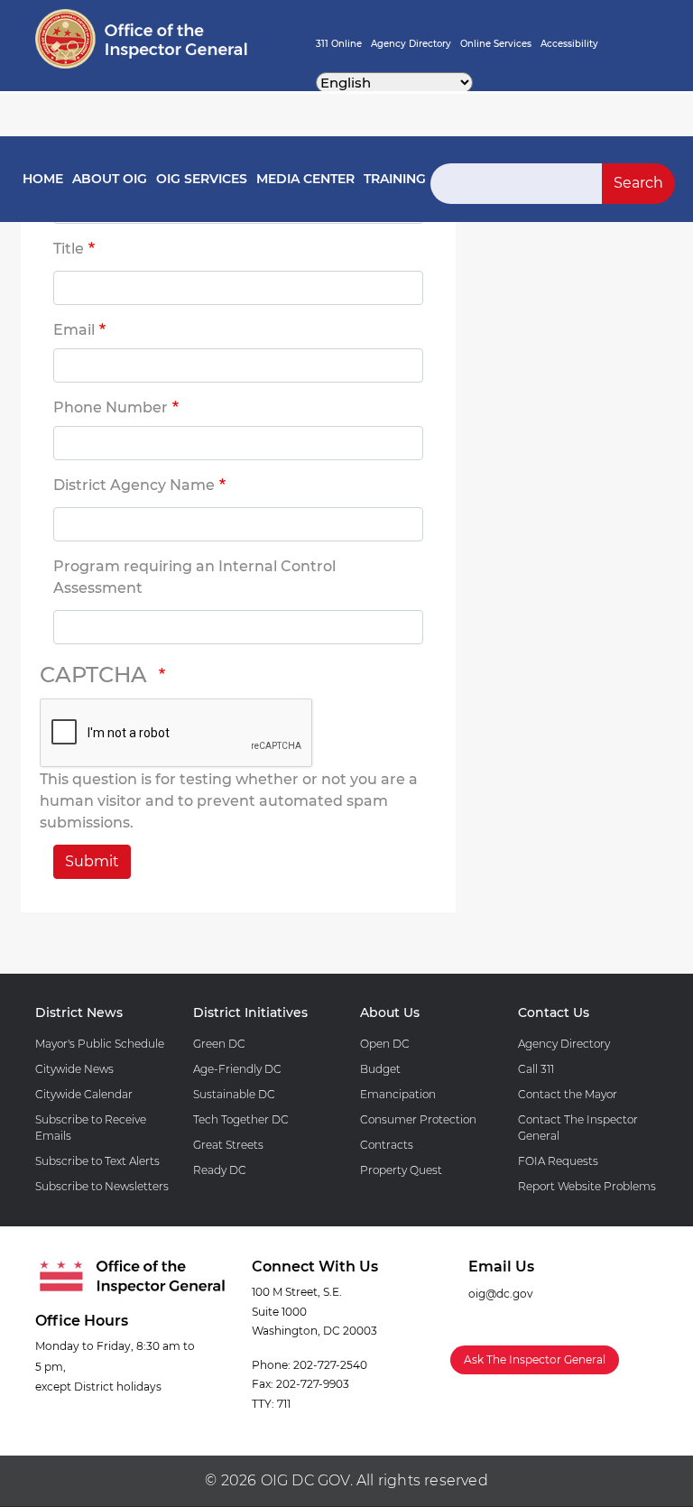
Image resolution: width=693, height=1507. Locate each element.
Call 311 (536, 1069)
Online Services (495, 44)
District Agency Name (134, 485)
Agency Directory (411, 44)
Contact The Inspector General (578, 1127)
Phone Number (110, 407)
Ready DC (219, 1170)
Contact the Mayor (567, 1094)
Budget (380, 1069)
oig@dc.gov (500, 1293)
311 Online (339, 44)
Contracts (386, 1144)
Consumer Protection (418, 1119)
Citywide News (74, 1069)
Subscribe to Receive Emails (90, 1127)
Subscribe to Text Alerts (97, 1161)
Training (395, 179)
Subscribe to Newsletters (102, 1186)
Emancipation (398, 1094)
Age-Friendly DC (237, 1069)
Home (43, 179)
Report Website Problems (587, 1186)
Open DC (385, 1043)
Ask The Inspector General (534, 1359)
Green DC (219, 1043)
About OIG (109, 179)
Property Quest (401, 1170)
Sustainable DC (234, 1094)
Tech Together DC (241, 1119)
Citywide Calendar (84, 1094)
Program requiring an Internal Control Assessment (194, 577)
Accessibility (569, 44)
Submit (92, 861)
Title (68, 248)
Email (74, 329)
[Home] (141, 39)
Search (638, 182)
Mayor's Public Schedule (99, 1043)
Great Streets (228, 1144)
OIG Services (201, 179)
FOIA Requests (558, 1161)
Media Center (305, 179)
